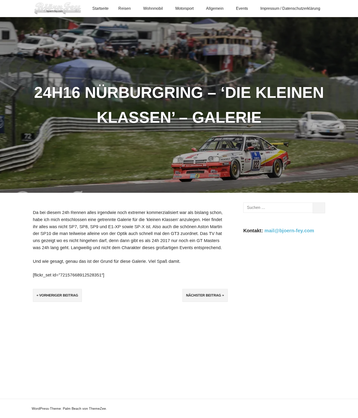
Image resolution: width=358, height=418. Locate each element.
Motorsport (184, 8)
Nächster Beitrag (203, 295)
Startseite (100, 8)
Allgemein (215, 8)
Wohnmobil (153, 8)
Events (242, 8)
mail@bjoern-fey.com (289, 230)
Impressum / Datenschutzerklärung (290, 8)
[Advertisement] (284, 282)
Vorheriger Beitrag (58, 295)
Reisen (124, 8)
